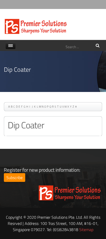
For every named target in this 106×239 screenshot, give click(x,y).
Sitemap (86, 229)
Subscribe (14, 177)
